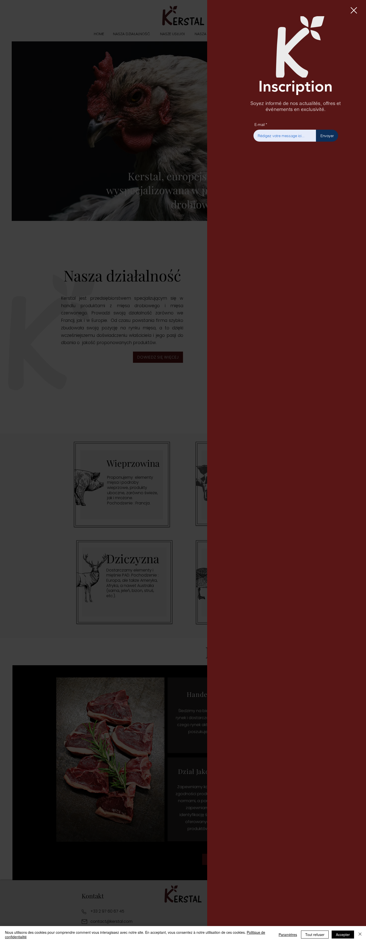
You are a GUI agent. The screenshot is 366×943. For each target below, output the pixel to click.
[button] (354, 10)
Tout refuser (314, 934)
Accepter (343, 934)
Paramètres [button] (288, 934)
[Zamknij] (360, 934)
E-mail (259, 124)
